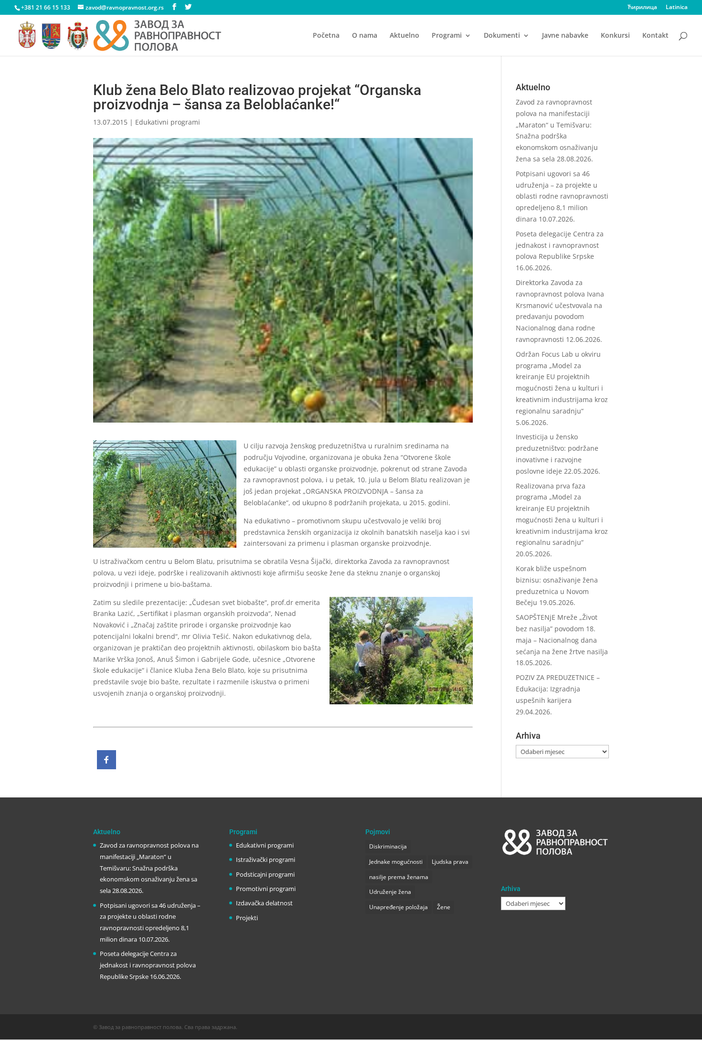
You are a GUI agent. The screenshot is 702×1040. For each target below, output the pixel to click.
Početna (326, 36)
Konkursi (615, 36)
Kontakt (655, 36)
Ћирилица (642, 7)
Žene (443, 907)
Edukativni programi (167, 122)
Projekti (247, 917)
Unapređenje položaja (398, 907)
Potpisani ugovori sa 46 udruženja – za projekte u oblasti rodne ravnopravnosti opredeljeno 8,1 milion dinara (562, 196)
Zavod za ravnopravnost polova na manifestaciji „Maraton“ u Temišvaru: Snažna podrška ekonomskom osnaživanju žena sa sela (149, 868)
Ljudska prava (450, 862)
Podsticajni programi (265, 874)
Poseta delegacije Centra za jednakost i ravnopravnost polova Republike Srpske (560, 245)
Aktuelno (404, 36)
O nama (364, 36)
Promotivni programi (266, 888)
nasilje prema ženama (398, 877)
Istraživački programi (265, 859)
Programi (447, 36)
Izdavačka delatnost (264, 903)
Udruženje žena (390, 892)
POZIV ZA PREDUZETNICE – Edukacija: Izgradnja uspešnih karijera (558, 689)
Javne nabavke (565, 36)
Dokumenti (502, 36)
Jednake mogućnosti (396, 862)
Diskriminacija (388, 846)
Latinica (677, 7)
